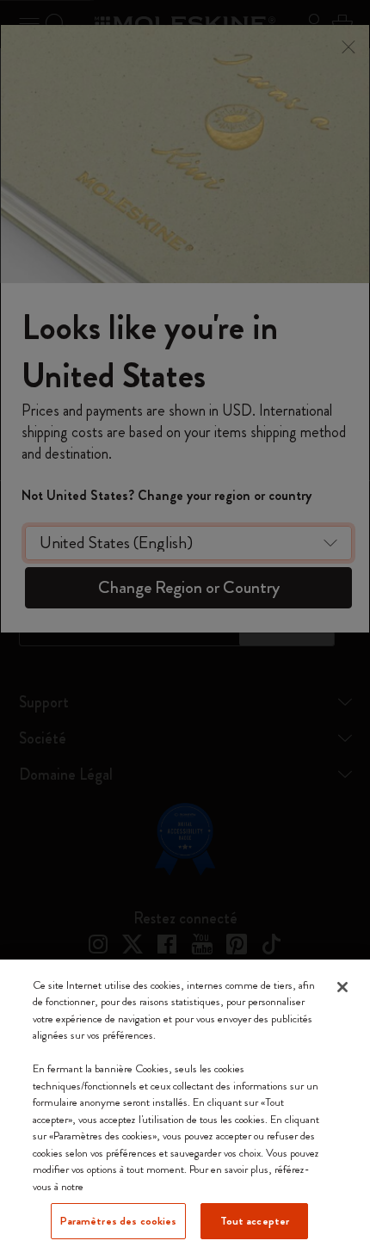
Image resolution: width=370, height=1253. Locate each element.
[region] (185, 1106)
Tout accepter (255, 1221)
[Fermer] (342, 987)
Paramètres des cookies (118, 1221)
